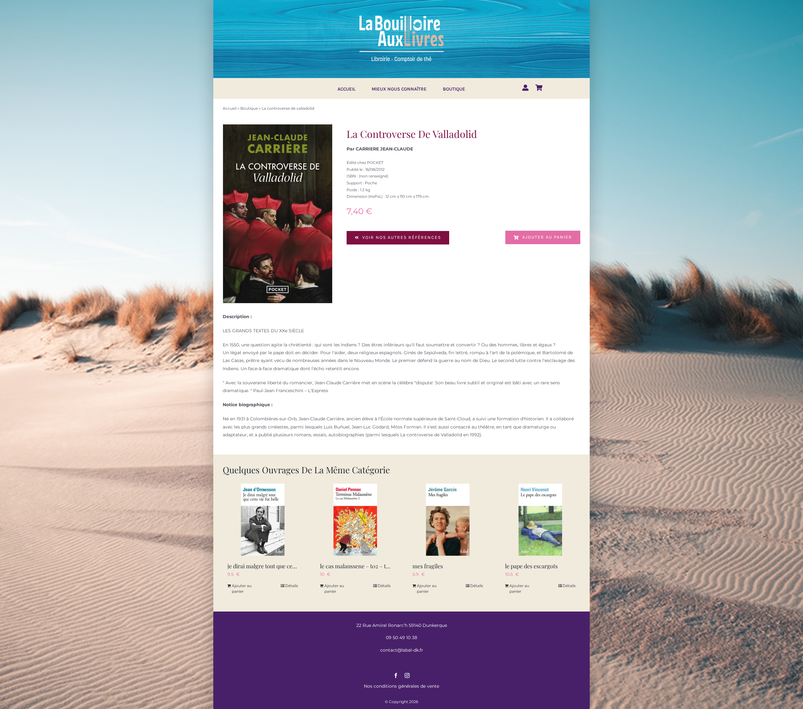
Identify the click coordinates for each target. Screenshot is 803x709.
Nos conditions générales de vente (401, 686)
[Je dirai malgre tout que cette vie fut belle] (263, 520)
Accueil (230, 108)
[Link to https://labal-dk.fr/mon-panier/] (539, 88)
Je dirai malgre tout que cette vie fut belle (277, 566)
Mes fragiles (427, 566)
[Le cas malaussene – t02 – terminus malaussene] (355, 520)
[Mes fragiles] (448, 520)
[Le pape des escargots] (540, 520)
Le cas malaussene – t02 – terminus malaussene (379, 566)
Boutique (249, 108)
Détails (291, 585)
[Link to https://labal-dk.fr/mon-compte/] (525, 88)
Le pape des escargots (531, 566)
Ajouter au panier (547, 237)
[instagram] (407, 675)
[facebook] (395, 675)
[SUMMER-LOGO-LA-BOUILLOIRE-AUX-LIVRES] (401, 15)
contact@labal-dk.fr (401, 650)
